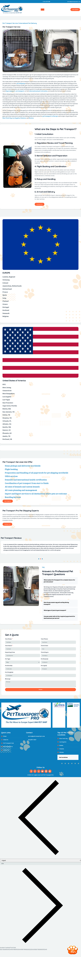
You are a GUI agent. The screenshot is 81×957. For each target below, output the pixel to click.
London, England (9, 277)
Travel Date (44, 645)
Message (7, 679)
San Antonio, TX (8, 412)
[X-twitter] (38, 771)
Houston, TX (7, 418)
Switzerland (7, 289)
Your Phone (44, 639)
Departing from (10, 652)
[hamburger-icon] (42, 9)
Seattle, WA (7, 427)
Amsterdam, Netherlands (12, 286)
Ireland (5, 283)
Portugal (6, 307)
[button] (38, 558)
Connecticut (7, 390)
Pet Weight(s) (9, 672)
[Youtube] (42, 771)
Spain (5, 295)
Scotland (6, 310)
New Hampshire (9, 393)
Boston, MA (7, 409)
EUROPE (6, 272)
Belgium (6, 316)
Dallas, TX (6, 415)
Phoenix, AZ (7, 433)
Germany (6, 280)
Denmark (6, 313)
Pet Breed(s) (8, 665)
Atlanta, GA (7, 424)
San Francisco (8, 403)
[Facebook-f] (31, 771)
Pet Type (7, 659)
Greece (5, 304)
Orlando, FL (7, 421)
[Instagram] (35, 771)
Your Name (8, 639)
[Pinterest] (49, 771)
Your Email (8, 645)
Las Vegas (6, 399)
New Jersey (7, 387)
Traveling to (44, 652)
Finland (6, 301)
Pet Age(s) (44, 665)
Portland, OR (7, 439)
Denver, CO (7, 430)
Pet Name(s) (44, 659)
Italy (4, 298)
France (5, 292)
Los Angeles (7, 396)
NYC (4, 384)
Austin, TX (6, 436)
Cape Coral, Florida (10, 406)
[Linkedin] (46, 771)
